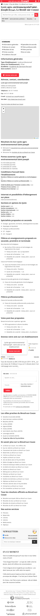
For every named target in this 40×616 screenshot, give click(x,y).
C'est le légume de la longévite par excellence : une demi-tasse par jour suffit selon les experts (19, 569)
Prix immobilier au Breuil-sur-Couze (14, 488)
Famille (6, 535)
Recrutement (31, 591)
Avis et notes (26, 52)
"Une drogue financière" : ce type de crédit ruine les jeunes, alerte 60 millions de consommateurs (19, 563)
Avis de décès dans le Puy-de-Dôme (14, 460)
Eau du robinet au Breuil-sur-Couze (14, 448)
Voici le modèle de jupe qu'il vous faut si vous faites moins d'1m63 (19, 557)
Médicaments (7, 522)
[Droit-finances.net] (29, 606)
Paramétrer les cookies (23, 592)
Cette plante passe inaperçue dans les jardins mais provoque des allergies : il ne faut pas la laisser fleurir (20, 575)
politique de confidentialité (22, 407)
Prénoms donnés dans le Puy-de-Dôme (15, 483)
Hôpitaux (5, 525)
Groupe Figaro (18, 594)
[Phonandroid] (29, 614)
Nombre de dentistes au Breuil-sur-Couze (16, 479)
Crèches (5, 518)
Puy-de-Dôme (14, 4)
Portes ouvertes (8, 52)
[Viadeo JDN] (29, 610)
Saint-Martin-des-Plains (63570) (12, 431)
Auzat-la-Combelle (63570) (11, 436)
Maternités (6, 515)
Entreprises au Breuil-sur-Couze (13, 486)
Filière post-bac (27, 49)
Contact (19, 591)
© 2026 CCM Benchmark (29, 594)
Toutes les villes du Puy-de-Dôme (13, 438)
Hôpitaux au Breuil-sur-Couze (12, 481)
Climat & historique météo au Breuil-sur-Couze (17, 465)
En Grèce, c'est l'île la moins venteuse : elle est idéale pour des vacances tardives (20, 581)
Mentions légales (8, 594)
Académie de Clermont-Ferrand (20, 67)
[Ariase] (10, 614)
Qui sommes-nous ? (11, 591)
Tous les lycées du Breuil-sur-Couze (12, 104)
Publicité (24, 591)
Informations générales (10, 44)
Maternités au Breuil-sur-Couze (12, 453)
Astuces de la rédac (10, 538)
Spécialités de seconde (29, 44)
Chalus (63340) (7, 429)
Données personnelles (10, 592)
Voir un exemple (32, 535)
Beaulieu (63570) (8, 421)
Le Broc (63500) (7, 424)
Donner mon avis (14, 351)
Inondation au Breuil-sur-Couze (12, 476)
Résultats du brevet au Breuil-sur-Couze (15, 503)
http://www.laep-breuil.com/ (16, 99)
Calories (5, 520)
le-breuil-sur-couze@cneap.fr (15, 96)
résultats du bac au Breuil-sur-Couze (23, 152)
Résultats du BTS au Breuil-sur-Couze (14, 505)
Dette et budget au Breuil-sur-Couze (14, 462)
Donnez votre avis (11, 75)
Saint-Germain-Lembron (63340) (13, 419)
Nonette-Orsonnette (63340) (11, 417)
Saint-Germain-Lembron (17, 19)
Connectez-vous (26, 386)
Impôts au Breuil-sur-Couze (11, 457)
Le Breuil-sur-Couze (26, 4)
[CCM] (10, 602)
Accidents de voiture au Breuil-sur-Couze (15, 467)
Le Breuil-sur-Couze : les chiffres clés (14, 446)
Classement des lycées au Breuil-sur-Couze (16, 450)
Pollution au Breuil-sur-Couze (12, 474)
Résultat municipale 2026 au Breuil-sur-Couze (17, 498)
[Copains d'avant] (10, 610)
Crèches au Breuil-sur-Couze (12, 455)
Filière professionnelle (29, 47)
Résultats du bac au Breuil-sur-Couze (14, 501)
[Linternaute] (10, 606)
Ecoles (6, 4)
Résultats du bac (8, 49)
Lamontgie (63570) (8, 433)
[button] (3, 108)
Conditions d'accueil (9, 54)
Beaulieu (29, 19)
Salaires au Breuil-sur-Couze (12, 469)
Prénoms (5, 513)
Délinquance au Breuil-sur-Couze (13, 472)
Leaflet (37, 138)
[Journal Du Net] (29, 602)
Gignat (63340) (7, 426)
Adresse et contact (9, 47)
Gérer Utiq (33, 592)
